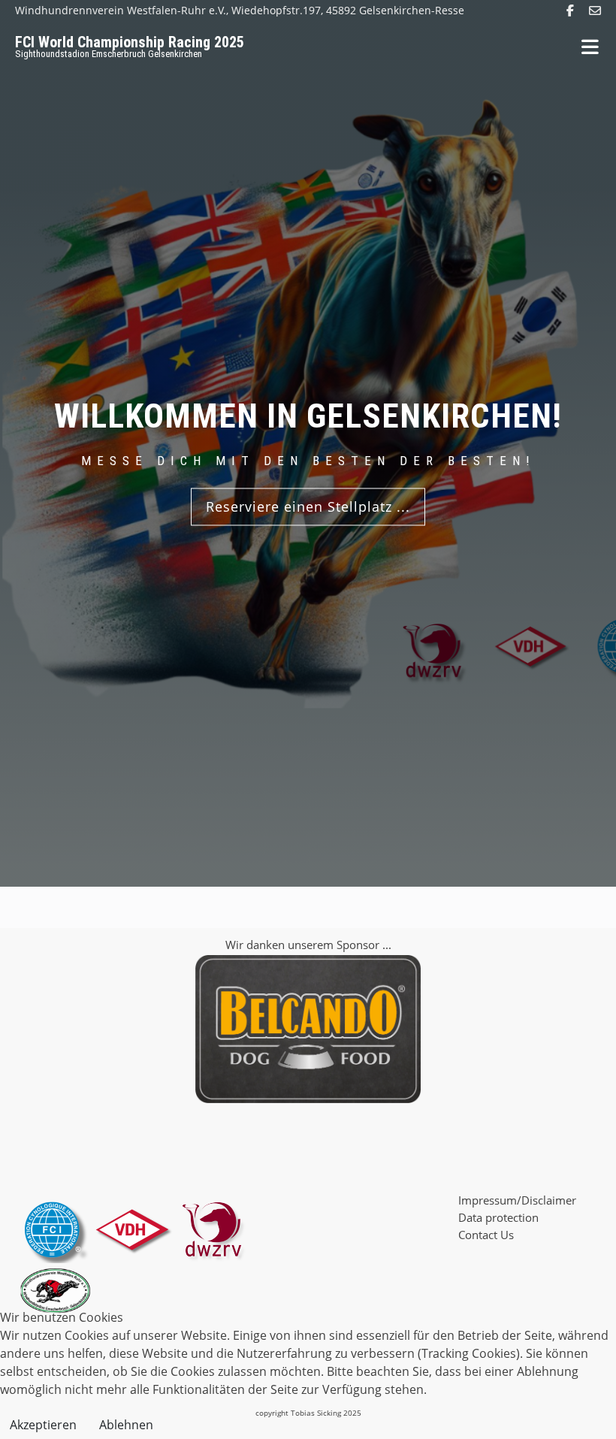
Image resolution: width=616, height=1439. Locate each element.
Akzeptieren (43, 1424)
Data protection (498, 1217)
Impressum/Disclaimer (517, 1200)
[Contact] (595, 11)
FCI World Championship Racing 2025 (129, 42)
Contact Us (486, 1234)
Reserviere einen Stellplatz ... (308, 506)
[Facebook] (570, 11)
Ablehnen (126, 1424)
